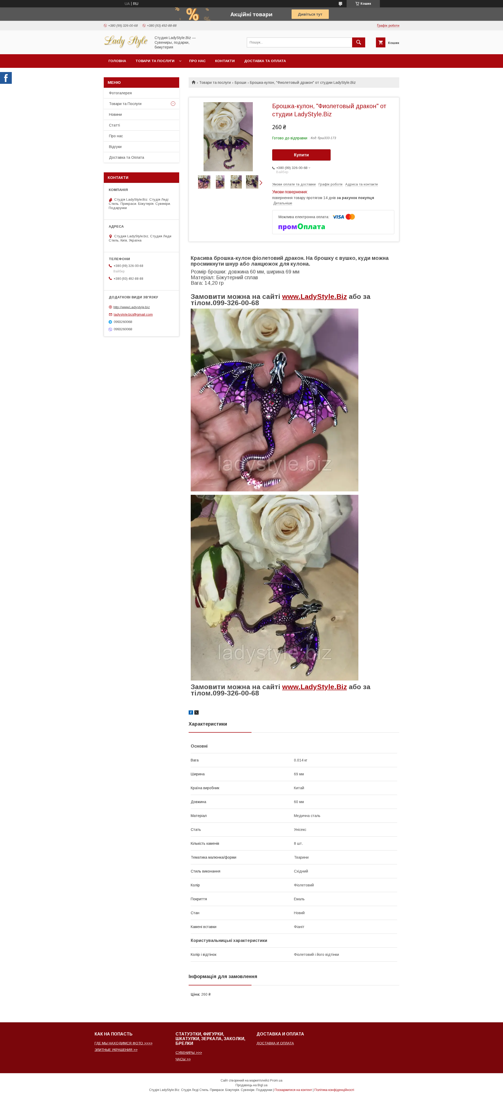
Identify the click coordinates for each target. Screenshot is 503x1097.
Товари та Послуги (125, 104)
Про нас (197, 61)
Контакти (225, 61)
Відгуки (115, 147)
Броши (240, 82)
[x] (196, 713)
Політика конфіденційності (334, 1090)
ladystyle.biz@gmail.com (133, 314)
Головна (117, 61)
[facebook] (191, 713)
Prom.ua (276, 1080)
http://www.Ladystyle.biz (131, 307)
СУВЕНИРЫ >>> (189, 1053)
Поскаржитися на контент (293, 1090)
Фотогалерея (120, 93)
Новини (115, 114)
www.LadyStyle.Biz (314, 296)
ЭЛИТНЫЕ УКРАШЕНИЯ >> (116, 1050)
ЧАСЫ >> (183, 1059)
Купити (301, 155)
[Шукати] (358, 42)
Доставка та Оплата (265, 61)
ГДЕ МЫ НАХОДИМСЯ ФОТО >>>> (123, 1043)
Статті (114, 125)
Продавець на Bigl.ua (251, 1085)
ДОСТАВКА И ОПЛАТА (275, 1043)
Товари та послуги (154, 61)
